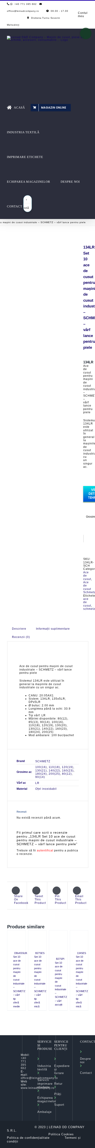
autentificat (45, 850)
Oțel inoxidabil (46, 788)
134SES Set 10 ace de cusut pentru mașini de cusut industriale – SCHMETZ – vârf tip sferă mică (82, 980)
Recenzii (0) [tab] (21, 637)
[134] (41, 256)
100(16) (41, 767)
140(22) (54, 770)
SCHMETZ (42, 761)
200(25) (54, 773)
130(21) (41, 770)
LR (37, 783)
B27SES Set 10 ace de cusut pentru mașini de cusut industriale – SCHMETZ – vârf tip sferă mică (40, 980)
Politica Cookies (61, 1134)
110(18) (54, 767)
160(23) (68, 770)
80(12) (67, 773)
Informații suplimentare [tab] (53, 628)
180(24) (41, 773)
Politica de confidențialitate (28, 1137)
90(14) (40, 777)
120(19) (67, 767)
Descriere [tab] (19, 628)
